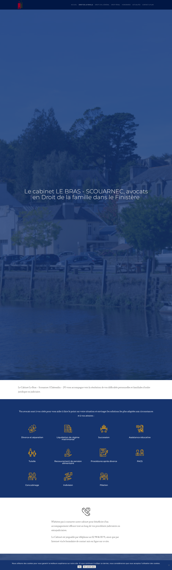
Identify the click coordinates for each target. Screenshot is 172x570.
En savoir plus (89, 567)
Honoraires (126, 5)
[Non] (169, 565)
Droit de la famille (86, 5)
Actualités (136, 5)
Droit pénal (115, 5)
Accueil (74, 5)
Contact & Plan (148, 5)
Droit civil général (102, 5)
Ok (79, 567)
